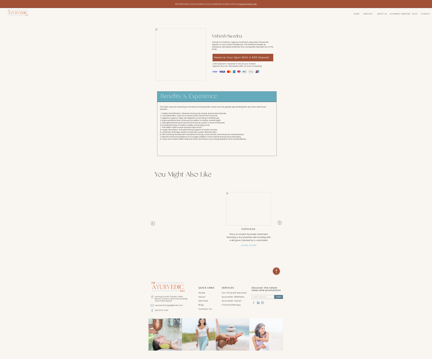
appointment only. (248, 4)
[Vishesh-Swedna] (180, 54)
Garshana (248, 229)
